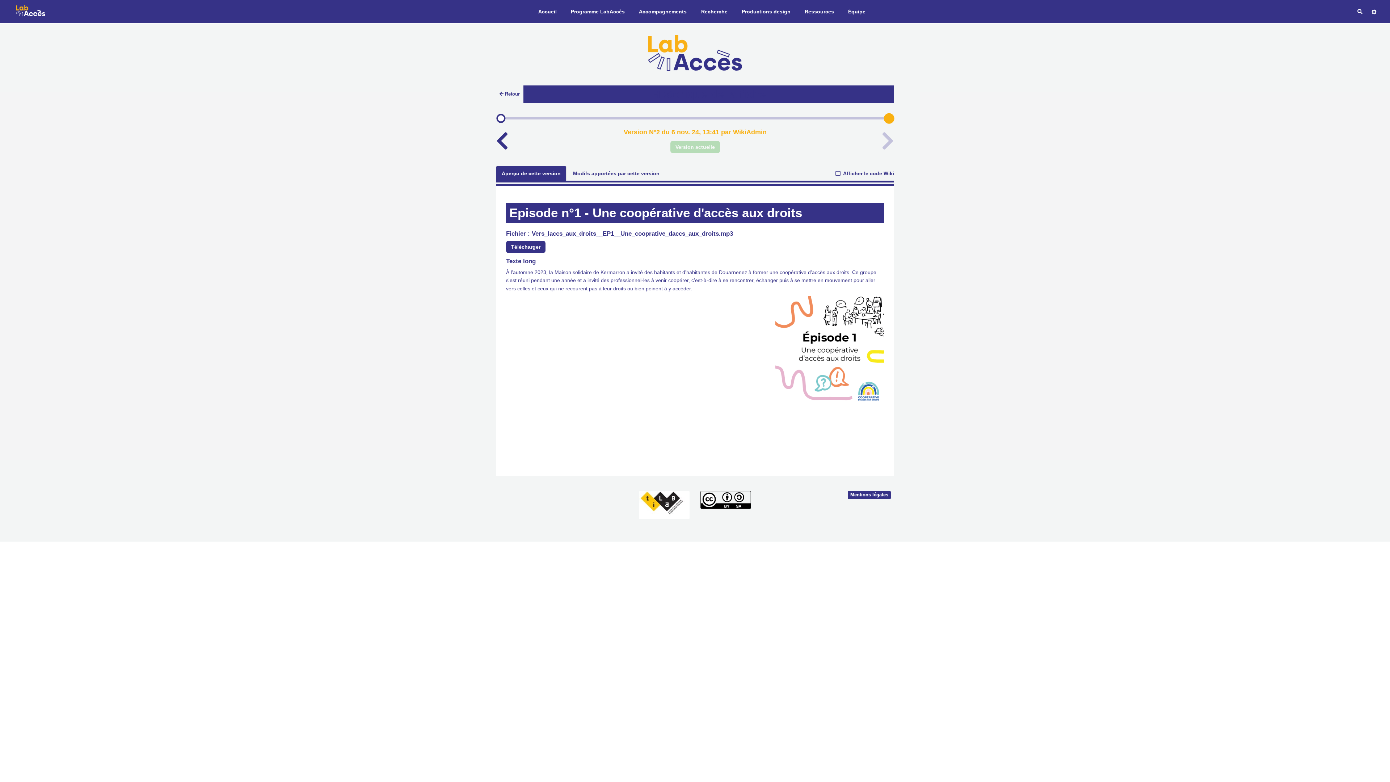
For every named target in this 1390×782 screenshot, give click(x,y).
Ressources (819, 11)
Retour (512, 94)
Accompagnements (663, 11)
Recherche (714, 11)
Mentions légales (869, 494)
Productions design (766, 11)
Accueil (547, 11)
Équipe (856, 11)
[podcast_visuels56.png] (826, 354)
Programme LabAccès (598, 11)
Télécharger (525, 247)
